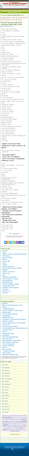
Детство (13, 427)
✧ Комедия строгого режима (10, 287)
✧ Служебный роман (7, 308)
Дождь (18, 422)
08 (4, 19)
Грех (26, 422)
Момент (18, 429)
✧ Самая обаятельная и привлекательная (14, 328)
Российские (18, 446)
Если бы (18, 421)
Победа (4, 423)
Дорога (10, 421)
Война (24, 419)
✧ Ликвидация (5, 315)
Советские (14, 446)
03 (19, 17)
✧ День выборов (6, 349)
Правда (5, 417)
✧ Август (3, 263)
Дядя (11, 431)
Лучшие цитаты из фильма (14, 236)
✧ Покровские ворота (7, 333)
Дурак (13, 431)
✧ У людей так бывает (8, 351)
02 (16, 17)
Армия (10, 415)
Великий (25, 429)
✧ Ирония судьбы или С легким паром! (13, 323)
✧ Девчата (4, 303)
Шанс (12, 415)
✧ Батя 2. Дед (5, 261)
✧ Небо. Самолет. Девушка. (9, 342)
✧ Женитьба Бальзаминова (9, 337)
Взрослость (19, 424)
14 (18, 19)
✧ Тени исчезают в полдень (9, 278)
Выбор (8, 422)
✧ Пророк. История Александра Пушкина (14, 254)
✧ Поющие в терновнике (8, 277)
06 (26, 17)
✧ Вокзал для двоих (7, 345)
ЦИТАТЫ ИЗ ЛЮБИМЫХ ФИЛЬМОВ (14, 3)
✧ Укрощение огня (6, 282)
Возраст (10, 424)
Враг (16, 422)
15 (21, 19)
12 (14, 19)
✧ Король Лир (5, 273)
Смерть (5, 429)
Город (3, 421)
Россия (4, 419)
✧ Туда (3, 252)
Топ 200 (5, 446)
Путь (17, 417)
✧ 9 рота (3, 331)
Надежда (17, 431)
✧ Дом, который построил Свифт (11, 268)
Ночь (21, 429)
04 (21, 17)
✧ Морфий (4, 270)
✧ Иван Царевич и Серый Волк (11, 340)
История (13, 417)
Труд (7, 426)
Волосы (4, 426)
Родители (12, 422)
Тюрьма (25, 417)
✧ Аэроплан (4, 289)
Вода (22, 417)
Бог (9, 426)
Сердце (5, 425)
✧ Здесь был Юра (6, 257)
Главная (3, 15)
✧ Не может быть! (6, 330)
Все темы (23, 446)
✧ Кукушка (4, 250)
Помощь (25, 426)
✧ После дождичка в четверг (10, 284)
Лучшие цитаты (5, 17)
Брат (11, 426)
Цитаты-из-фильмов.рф (14, 2)
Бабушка (6, 427)
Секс (15, 415)
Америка (15, 426)
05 (24, 17)
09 (6, 19)
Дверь (19, 426)
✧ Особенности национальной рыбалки (13, 319)
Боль (14, 429)
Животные (10, 429)
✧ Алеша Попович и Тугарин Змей (11, 310)
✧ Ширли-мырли (6, 312)
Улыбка (17, 427)
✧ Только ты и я (6, 291)
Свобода (11, 419)
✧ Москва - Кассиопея (8, 271)
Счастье (16, 419)
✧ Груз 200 (4, 293)
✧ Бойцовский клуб (7, 317)
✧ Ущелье (4, 264)
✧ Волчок (4, 259)
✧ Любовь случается (7, 266)
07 (1, 19)
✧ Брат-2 (4, 347)
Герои (25, 415)
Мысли (23, 422)
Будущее (14, 424)
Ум (20, 422)
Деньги (25, 421)
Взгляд (18, 415)
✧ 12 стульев (5, 324)
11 (11, 19)
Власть (14, 421)
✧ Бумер (3, 307)
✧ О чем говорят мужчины (9, 314)
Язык (7, 415)
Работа (7, 419)
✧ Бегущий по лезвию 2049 (9, 354)
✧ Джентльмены (6, 353)
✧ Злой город (5, 256)
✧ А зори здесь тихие (7, 286)
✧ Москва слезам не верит (9, 326)
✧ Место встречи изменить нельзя (11, 305)
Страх (19, 417)
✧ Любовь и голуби (7, 321)
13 (16, 19)
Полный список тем (15, 434)
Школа (21, 426)
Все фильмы (9, 446)
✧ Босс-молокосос (7, 338)
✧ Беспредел (5, 335)
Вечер (23, 428)
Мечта (9, 428)
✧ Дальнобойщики (6, 280)
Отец (7, 421)
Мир (20, 428)
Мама (4, 415)
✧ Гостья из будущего (8, 344)
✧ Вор (3, 275)
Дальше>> (17, 233)
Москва (22, 415)
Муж (10, 417)
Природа (20, 419)
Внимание (24, 424)
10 (9, 19)
